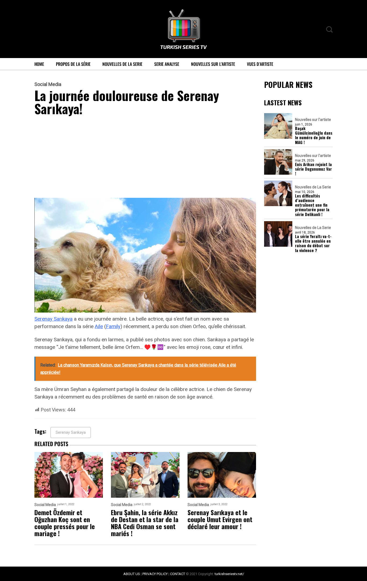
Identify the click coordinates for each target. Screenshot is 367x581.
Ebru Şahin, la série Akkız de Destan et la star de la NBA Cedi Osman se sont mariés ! (144, 523)
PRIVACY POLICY (155, 574)
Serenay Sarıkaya (53, 319)
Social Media (47, 84)
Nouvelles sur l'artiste (313, 119)
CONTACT (177, 574)
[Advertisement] (145, 158)
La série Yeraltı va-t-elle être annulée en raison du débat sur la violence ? (313, 243)
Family (113, 326)
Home (39, 64)
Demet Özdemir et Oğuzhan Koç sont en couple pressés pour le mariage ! (64, 523)
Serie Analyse (166, 64)
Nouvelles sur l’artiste (213, 64)
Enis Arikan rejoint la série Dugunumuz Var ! (313, 169)
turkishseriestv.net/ (229, 574)
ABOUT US (131, 574)
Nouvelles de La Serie (122, 64)
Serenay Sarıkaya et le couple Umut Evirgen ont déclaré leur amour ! (220, 519)
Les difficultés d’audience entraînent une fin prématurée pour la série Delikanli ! (312, 205)
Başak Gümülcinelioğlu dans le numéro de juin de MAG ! (313, 135)
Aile (99, 326)
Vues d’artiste (260, 64)
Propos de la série (73, 64)
